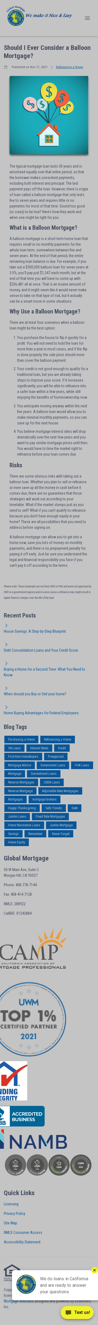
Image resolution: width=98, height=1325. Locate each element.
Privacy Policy (14, 1213)
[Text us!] (77, 1314)
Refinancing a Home (69, 67)
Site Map (10, 1223)
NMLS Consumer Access (23, 1232)
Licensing (11, 1204)
